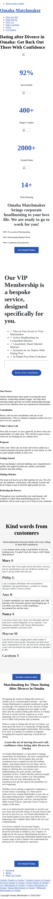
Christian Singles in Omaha (37, 880)
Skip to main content (15, 3)
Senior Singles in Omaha (37, 883)
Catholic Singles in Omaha (12, 880)
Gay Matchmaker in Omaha (12, 885)
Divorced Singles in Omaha (12, 883)
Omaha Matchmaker (20, 10)
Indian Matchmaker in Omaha (21, 888)
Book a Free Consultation (26, 372)
